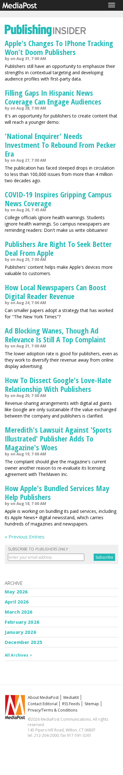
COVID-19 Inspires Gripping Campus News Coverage (58, 198)
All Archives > (18, 655)
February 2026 (22, 622)
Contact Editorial (42, 703)
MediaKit (71, 697)
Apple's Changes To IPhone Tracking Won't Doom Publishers (59, 47)
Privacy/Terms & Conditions (52, 710)
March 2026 (19, 612)
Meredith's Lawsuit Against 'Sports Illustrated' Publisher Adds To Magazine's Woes (58, 438)
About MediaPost (43, 697)
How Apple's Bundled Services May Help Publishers (57, 492)
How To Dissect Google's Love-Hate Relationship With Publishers (58, 384)
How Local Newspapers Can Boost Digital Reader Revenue (55, 291)
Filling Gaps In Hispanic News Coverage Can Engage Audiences (53, 97)
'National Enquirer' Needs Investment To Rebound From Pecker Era (60, 145)
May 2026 (16, 591)
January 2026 (20, 632)
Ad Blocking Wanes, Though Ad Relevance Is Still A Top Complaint (55, 335)
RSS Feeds (71, 703)
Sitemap (92, 703)
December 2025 (23, 642)
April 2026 (17, 601)
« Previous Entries (24, 536)
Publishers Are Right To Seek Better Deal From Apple (58, 248)
